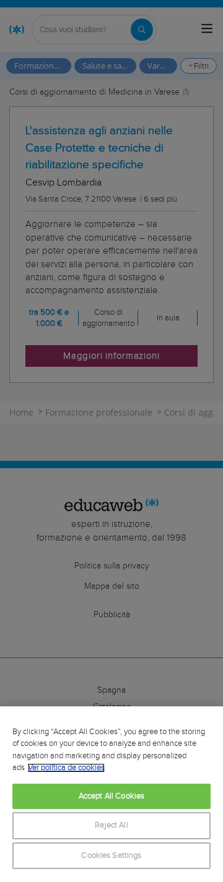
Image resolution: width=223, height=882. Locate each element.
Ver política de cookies (66, 768)
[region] (111, 794)
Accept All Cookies (111, 796)
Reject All (111, 825)
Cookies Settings (111, 855)
